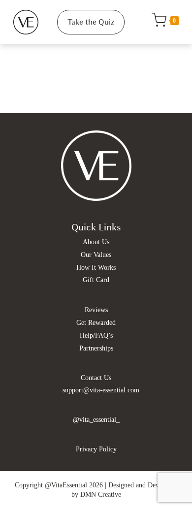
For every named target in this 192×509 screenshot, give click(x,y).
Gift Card (96, 280)
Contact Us (96, 378)
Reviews (96, 310)
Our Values (96, 254)
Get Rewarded (96, 322)
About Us (96, 242)
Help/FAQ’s (96, 335)
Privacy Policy (96, 449)
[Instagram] (103, 434)
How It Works (96, 267)
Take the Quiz (90, 22)
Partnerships (96, 348)
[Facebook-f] (89, 434)
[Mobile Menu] (142, 22)
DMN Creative (100, 494)
